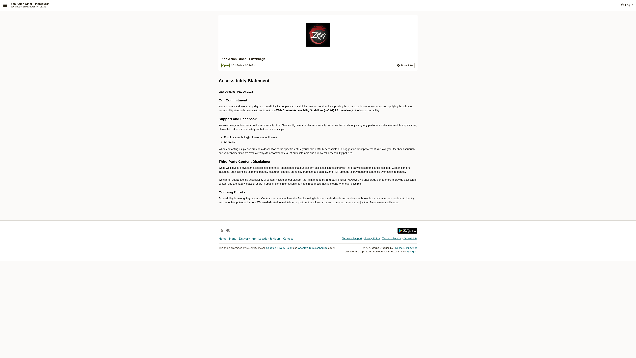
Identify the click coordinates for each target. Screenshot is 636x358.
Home (222, 239)
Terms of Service (391, 238)
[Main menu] (5, 5)
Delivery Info (247, 239)
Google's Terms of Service (313, 248)
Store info (406, 65)
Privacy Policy (372, 238)
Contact (288, 239)
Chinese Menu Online (405, 248)
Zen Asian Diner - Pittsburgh (30, 4)
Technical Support (352, 238)
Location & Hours (269, 239)
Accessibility (410, 238)
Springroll (412, 251)
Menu (232, 239)
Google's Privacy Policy (279, 248)
